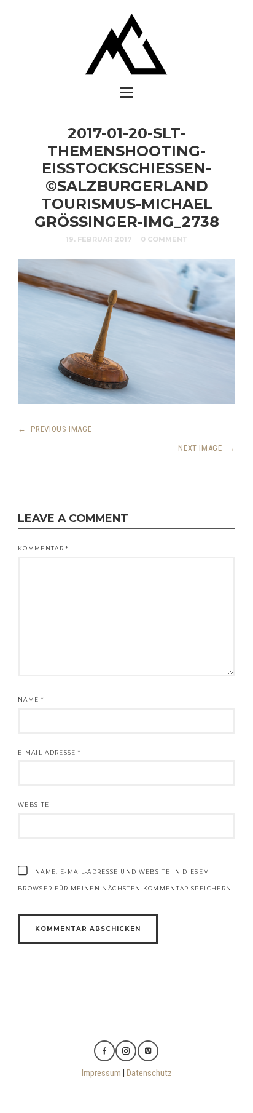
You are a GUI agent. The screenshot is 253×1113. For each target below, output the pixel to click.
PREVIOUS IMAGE (55, 429)
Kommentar (43, 548)
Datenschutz (149, 1073)
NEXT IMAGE (206, 448)
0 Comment (164, 239)
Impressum (101, 1073)
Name (31, 699)
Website (33, 804)
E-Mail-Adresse (49, 752)
